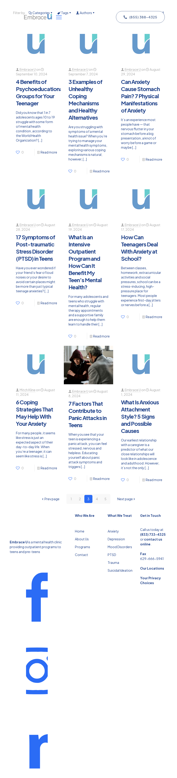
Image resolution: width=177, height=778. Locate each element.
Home (79, 531)
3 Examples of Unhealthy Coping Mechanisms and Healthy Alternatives (85, 99)
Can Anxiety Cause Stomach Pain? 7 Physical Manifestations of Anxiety (140, 96)
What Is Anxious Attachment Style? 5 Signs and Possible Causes (140, 416)
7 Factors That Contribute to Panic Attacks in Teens (87, 414)
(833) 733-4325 (153, 534)
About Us (82, 539)
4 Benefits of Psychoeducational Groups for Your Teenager (40, 92)
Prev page (51, 499)
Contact (81, 555)
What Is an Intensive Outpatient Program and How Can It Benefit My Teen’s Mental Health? (85, 262)
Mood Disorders (120, 547)
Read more (49, 152)
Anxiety (113, 531)
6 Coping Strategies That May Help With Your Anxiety (34, 413)
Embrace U (28, 69)
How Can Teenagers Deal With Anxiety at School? (139, 248)
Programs (82, 547)
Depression (116, 539)
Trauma (113, 562)
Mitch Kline (27, 390)
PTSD (112, 555)
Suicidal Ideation (120, 570)
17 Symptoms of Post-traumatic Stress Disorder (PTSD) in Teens (35, 248)
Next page (125, 499)
